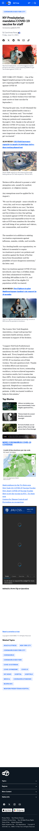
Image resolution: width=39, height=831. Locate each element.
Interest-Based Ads (16, 822)
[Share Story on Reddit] (13, 40)
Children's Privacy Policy (9, 820)
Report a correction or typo (11, 632)
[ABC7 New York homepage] (8, 3)
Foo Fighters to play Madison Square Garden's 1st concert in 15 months (19, 291)
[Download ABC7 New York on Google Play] (19, 810)
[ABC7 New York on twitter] (9, 804)
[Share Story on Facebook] (3, 40)
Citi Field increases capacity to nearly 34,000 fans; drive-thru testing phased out (18, 144)
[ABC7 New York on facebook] (4, 804)
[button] (3, 3)
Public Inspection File (8, 824)
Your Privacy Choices (18, 818)
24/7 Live (16, 3)
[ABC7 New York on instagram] (14, 804)
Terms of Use (5, 822)
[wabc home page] (5, 773)
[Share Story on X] (8, 40)
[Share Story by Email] (23, 40)
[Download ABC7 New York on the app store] (7, 810)
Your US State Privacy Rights (26, 820)
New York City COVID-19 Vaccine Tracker (19, 487)
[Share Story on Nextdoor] (18, 40)
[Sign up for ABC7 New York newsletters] (20, 804)
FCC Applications (21, 824)
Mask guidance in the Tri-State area (16, 485)
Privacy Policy (6, 818)
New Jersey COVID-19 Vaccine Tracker (17, 490)
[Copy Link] (28, 40)
